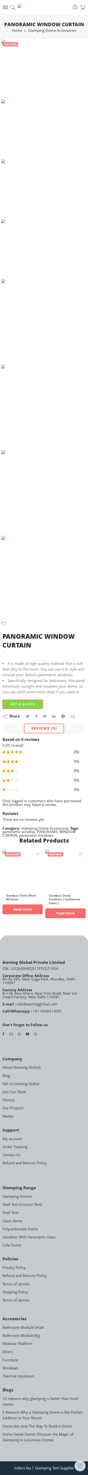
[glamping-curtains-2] (44, 407)
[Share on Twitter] (27, 716)
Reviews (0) (44, 728)
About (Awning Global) (21, 1067)
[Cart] (82, 7)
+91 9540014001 (47, 1011)
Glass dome (12, 1221)
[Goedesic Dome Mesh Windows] (22, 870)
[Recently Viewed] (80, 1465)
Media (7, 1116)
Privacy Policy (14, 1267)
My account (12, 1138)
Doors (7, 1351)
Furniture (10, 1360)
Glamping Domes (17, 1196)
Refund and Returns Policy (24, 1163)
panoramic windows (36, 835)
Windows (10, 1368)
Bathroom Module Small (23, 1327)
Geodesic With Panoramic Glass (29, 1237)
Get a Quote (22, 704)
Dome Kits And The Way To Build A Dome (37, 1426)
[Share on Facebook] (36, 716)
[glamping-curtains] (31, 69)
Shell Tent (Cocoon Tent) (22, 1204)
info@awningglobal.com (36, 1004)
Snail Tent (10, 1212)
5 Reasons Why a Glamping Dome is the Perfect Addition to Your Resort (42, 1415)
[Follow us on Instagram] (19, 1033)
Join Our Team (14, 1092)
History (8, 1100)
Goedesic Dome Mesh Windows (21, 897)
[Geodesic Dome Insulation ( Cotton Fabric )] (4, 651)
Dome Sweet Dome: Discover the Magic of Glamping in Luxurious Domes (37, 1437)
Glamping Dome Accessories (52, 31)
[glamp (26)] (44, 493)
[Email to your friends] (73, 716)
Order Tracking (14, 1147)
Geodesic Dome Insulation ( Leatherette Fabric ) (64, 899)
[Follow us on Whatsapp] (35, 1033)
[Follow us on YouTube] (27, 1033)
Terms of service (16, 1284)
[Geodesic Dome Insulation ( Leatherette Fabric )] (65, 870)
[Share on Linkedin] (53, 716)
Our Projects (12, 1108)
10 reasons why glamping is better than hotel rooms (40, 1401)
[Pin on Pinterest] (44, 716)
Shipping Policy (15, 1292)
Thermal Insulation (18, 1376)
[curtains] (44, 578)
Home (17, 31)
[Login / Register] (75, 7)
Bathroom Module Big (21, 1335)
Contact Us (11, 1155)
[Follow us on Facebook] (3, 1033)
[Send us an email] (11, 1033)
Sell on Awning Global (20, 1083)
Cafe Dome (11, 1245)
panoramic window (18, 831)
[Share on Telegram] (63, 716)
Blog (6, 1075)
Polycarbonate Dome (20, 1229)
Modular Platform (17, 1343)
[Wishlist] (3, 625)
